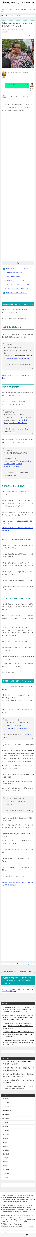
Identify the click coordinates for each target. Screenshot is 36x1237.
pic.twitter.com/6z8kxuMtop (21, 728)
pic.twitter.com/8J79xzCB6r (20, 358)
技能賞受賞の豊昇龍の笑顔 (14, 272)
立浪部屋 (5, 32)
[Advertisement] (18, 132)
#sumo (17, 355)
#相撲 (22, 355)
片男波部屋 (6, 1150)
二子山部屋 (6, 1102)
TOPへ (27, 1235)
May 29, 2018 (27, 810)
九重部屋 (5, 1098)
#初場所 (12, 464)
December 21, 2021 (10, 475)
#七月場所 (27, 355)
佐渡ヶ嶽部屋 (7, 1118)
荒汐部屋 (5, 1162)
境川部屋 (5, 1126)
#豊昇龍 (9, 728)
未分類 (5, 1142)
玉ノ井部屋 (6, 1154)
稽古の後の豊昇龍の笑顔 (14, 277)
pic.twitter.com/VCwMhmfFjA (18, 423)
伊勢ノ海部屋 (7, 1114)
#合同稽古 (19, 464)
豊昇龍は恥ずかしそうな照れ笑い (16, 281)
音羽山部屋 (6, 1173)
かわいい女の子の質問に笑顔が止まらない (19, 289)
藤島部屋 (5, 1166)
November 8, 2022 (10, 431)
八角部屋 (5, 1122)
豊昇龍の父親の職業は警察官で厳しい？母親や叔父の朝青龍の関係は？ (10, 971)
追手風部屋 (6, 1169)
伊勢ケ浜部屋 (7, 1110)
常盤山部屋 (6, 1134)
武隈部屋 (5, 1146)
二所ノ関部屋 (7, 1106)
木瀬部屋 (5, 1138)
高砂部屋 (5, 1177)
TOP (15, 1224)
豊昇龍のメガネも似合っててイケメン (16, 293)
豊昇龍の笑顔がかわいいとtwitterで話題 (17, 268)
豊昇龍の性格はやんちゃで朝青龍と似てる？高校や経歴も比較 (27, 971)
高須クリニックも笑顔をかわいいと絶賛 (18, 285)
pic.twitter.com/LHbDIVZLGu (13, 466)
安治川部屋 (6, 1130)
